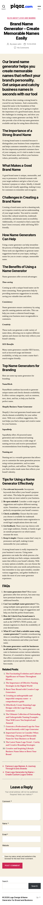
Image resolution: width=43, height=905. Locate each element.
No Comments (23, 48)
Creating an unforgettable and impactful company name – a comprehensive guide (19, 698)
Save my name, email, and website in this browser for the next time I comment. (20, 857)
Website (5, 845)
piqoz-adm (16, 44)
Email (5, 835)
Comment (7, 801)
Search (5, 881)
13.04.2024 (31, 44)
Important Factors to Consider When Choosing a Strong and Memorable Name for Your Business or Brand (22, 735)
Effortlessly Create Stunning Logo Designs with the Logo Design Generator (21, 708)
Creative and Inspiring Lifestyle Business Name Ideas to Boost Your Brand (21, 751)
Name (5, 824)
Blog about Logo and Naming (21, 18)
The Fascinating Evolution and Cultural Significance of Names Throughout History (23, 676)
